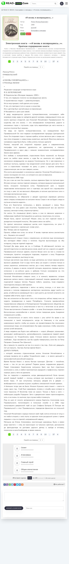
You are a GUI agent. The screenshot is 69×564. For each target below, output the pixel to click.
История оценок (50, 478)
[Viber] (7, 484)
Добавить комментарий (13, 508)
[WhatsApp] (10, 484)
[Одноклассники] (22, 484)
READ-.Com (17, 3)
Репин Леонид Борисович (39, 22)
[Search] (55, 3)
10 (45, 61)
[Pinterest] (15, 484)
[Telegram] (12, 484)
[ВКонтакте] (20, 484)
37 (54, 61)
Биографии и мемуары (38, 31)
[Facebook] (5, 484)
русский (33, 28)
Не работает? (60, 484)
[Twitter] (17, 484)
